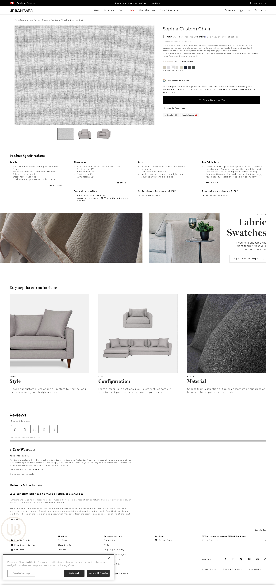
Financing (109, 569)
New (96, 10)
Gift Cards (19, 550)
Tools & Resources (170, 10)
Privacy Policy (209, 569)
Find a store (259, 3)
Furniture (109, 10)
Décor (122, 10)
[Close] (109, 557)
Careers (62, 550)
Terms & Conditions (232, 569)
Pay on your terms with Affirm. (138, 3)
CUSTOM (261, 214)
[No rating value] (169, 61)
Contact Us (109, 540)
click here (38, 470)
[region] (58, 567)
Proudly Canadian (23, 540)
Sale (132, 10)
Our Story (62, 540)
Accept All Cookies (98, 573)
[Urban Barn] (13, 530)
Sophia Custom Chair (187, 28)
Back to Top (260, 530)
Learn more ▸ (213, 182)
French (156, 195)
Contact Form (165, 540)
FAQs (106, 545)
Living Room (33, 20)
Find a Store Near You (214, 100)
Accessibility (255, 569)
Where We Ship (112, 564)
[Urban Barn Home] (22, 10)
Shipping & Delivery (114, 550)
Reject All (74, 573)
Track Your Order (112, 559)
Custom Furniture (51, 20)
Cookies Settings (21, 573)
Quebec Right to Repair (116, 574)
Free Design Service (23, 545)
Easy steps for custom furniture (33, 288)
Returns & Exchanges (115, 554)
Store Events (64, 545)
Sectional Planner (217, 195)
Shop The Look (147, 10)
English (146, 195)
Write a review (186, 61)
